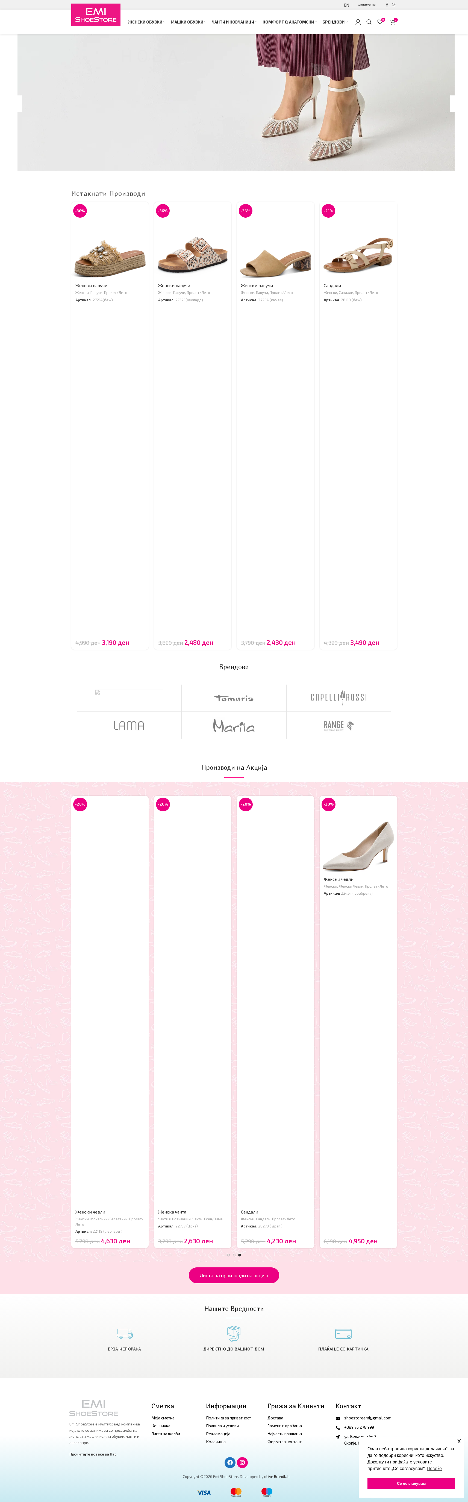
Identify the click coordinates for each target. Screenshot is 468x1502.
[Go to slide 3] (239, 1255)
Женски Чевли (351, 886)
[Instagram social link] (393, 4)
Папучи (96, 292)
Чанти (197, 1219)
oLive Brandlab (277, 1476)
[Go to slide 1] (228, 1255)
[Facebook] (230, 1462)
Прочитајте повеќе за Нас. (93, 1454)
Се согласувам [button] (411, 1483)
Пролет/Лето (115, 292)
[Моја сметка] (358, 21)
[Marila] (234, 725)
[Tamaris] (234, 697)
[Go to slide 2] (234, 1255)
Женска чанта (172, 1211)
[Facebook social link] (387, 4)
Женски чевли (90, 1211)
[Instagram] (242, 1462)
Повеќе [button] (434, 1468)
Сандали (332, 285)
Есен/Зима (213, 1219)
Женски (82, 292)
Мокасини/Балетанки (109, 1219)
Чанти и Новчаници (174, 1219)
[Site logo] (95, 15)
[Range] (339, 725)
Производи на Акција (234, 767)
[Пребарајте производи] (369, 21)
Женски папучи (91, 285)
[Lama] (129, 725)
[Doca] (129, 697)
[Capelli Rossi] (339, 697)
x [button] (459, 1440)
